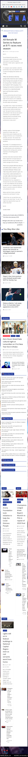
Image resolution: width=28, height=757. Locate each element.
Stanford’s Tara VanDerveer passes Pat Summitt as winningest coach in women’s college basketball (13, 250)
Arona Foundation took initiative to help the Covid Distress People (7, 517)
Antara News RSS (8, 374)
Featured (13, 335)
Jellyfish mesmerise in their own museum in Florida (14, 447)
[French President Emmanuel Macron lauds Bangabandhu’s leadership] (3, 575)
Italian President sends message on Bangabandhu (9, 586)
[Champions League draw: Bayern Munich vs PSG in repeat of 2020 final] (22, 494)
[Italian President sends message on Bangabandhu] (3, 588)
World (4, 504)
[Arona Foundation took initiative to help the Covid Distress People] (8, 494)
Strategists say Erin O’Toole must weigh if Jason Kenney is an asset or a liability (9, 695)
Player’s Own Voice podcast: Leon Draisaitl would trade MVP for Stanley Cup (12, 278)
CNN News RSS (8, 460)
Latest (18, 335)
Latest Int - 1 (5, 499)
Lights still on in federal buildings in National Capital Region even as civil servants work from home (7, 647)
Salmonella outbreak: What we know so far (12, 437)
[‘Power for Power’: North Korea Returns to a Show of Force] (5, 557)
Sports (5, 36)
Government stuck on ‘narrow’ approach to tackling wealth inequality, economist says (9, 732)
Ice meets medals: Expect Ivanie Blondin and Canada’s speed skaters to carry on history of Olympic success (24, 575)
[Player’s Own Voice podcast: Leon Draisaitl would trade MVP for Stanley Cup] (13, 262)
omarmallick (16, 51)
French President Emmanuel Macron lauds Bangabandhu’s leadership (8, 573)
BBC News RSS (8, 418)
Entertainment (6, 335)
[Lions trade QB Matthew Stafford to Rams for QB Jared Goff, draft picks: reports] (18, 603)
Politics (4, 630)
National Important (7, 502)
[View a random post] (24, 26)
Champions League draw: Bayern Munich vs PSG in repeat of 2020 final (21, 514)
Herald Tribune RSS (9, 465)
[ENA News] (3, 26)
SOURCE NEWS (6, 209)
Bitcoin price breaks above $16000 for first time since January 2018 (13, 216)
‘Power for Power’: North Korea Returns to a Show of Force (10, 555)
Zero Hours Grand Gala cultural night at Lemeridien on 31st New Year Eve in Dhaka (13, 343)
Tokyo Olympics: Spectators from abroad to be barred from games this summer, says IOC (21, 553)
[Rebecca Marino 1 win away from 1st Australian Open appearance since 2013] (13, 289)
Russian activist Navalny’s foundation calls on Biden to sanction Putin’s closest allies (18, 364)
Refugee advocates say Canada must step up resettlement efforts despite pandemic (13, 223)
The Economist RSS (9, 470)
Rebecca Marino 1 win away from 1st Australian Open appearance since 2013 (12, 305)
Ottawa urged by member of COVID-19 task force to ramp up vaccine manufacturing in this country (8, 714)
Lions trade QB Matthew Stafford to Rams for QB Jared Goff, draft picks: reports (24, 602)
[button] (13, 129)
